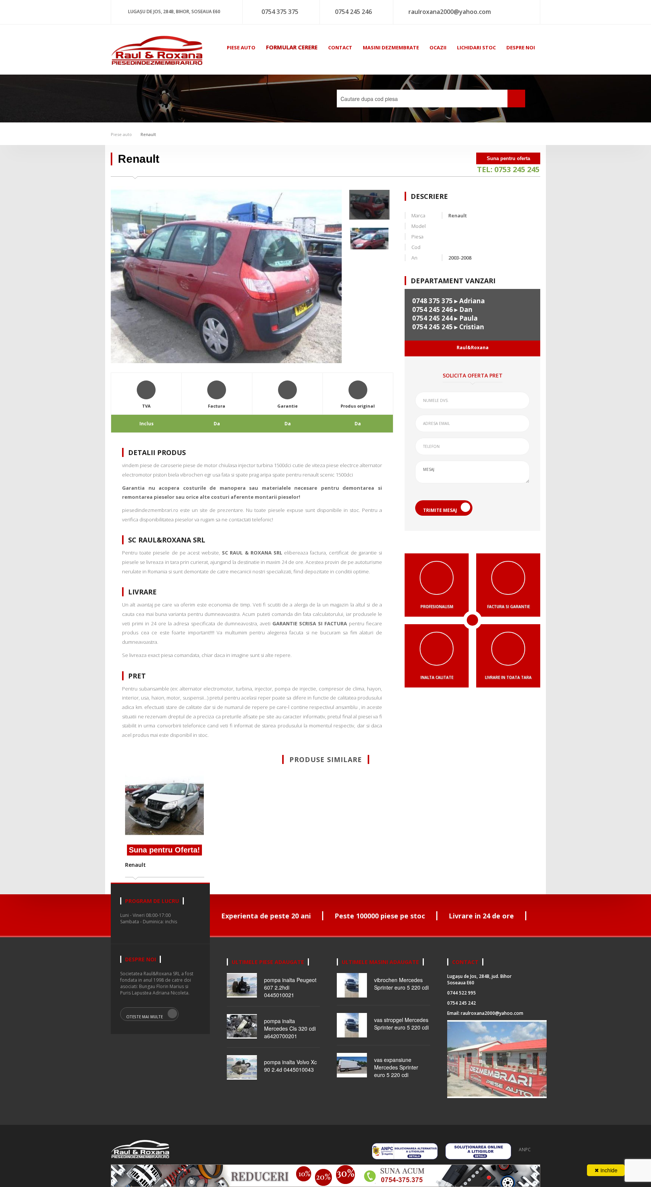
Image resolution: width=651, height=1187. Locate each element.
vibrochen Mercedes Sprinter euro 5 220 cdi (401, 983)
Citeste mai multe (144, 1016)
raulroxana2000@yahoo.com (449, 12)
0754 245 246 (353, 12)
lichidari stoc (476, 47)
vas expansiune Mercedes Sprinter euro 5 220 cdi (396, 1067)
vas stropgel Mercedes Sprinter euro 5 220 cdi (401, 1023)
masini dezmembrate (391, 47)
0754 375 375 (279, 12)
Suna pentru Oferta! (164, 850)
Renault (147, 134)
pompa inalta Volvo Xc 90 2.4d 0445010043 (290, 1065)
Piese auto (121, 134)
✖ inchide (605, 1170)
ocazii (437, 47)
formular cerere (292, 47)
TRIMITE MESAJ (440, 510)
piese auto (241, 47)
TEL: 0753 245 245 (508, 169)
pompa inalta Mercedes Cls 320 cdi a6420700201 (290, 1028)
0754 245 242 (461, 1003)
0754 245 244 (432, 318)
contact (340, 47)
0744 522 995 (461, 993)
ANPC (525, 1149)
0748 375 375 (432, 300)
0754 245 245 (432, 326)
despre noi (520, 47)
